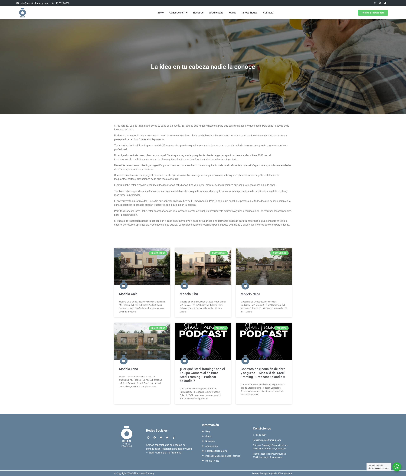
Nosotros (198, 12)
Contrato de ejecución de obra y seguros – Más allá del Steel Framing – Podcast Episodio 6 (263, 373)
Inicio (160, 12)
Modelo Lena (128, 369)
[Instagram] (375, 3)
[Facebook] (380, 3)
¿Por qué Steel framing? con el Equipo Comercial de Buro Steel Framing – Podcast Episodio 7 (202, 375)
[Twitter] (167, 437)
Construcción (176, 12)
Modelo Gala (128, 294)
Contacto (268, 12)
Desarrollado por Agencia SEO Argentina (272, 473)
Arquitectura (216, 12)
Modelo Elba (189, 294)
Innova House (249, 12)
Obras (232, 12)
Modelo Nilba (250, 294)
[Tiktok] (385, 3)
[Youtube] (161, 437)
